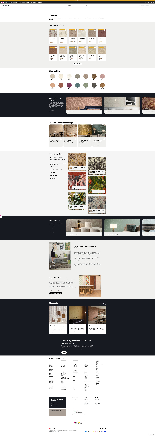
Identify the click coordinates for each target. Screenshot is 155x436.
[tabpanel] (77, 45)
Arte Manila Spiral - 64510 (92, 56)
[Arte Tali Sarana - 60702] (53, 50)
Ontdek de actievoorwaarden (77, 0)
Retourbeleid (85, 402)
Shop (50, 12)
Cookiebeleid (54, 431)
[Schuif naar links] (50, 111)
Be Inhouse (55, 430)
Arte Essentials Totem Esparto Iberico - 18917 (62, 39)
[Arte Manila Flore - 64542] (73, 33)
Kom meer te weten (52, 332)
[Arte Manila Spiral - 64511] (92, 33)
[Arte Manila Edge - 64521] (82, 50)
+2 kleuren (81, 59)
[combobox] (77, 5)
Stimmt (61, 430)
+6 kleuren (61, 59)
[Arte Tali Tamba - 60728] (102, 33)
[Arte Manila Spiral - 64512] (82, 33)
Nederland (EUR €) (53, 428)
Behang (54, 12)
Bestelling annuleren (86, 403)
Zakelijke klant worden (87, 399)
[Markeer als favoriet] (56, 30)
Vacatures (96, 404)
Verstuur (64, 413)
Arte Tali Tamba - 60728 (101, 38)
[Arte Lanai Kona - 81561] (102, 50)
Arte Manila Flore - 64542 (72, 38)
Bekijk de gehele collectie (54, 166)
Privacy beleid (51, 431)
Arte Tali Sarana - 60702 (52, 56)
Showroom (96, 402)
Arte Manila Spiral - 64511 (92, 38)
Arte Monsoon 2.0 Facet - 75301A (72, 56)
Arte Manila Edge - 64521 (82, 56)
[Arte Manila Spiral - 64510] (92, 50)
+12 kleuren (71, 59)
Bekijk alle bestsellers (77, 63)
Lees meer (64, 352)
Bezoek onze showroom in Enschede (55, 293)
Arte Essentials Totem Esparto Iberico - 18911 (52, 39)
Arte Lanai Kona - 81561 (101, 56)
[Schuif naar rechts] (52, 111)
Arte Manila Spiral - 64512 (82, 38)
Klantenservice (97, 399)
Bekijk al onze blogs (102, 303)
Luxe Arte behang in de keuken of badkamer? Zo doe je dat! (76, 326)
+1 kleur (74, 41)
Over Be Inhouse (97, 403)
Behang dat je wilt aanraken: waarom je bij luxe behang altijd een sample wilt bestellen (58, 327)
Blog (72, 402)
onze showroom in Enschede (58, 281)
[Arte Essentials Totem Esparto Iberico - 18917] (63, 33)
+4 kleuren (51, 43)
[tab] (53, 25)
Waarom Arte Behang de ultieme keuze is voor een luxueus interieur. (96, 326)
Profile (58, 431)
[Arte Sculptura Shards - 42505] (63, 50)
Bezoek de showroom (75, 399)
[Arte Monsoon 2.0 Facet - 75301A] (73, 50)
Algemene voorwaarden (87, 404)
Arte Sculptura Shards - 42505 (62, 56)
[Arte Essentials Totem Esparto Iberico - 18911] (53, 33)
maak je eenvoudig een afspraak (63, 286)
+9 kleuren (100, 42)
